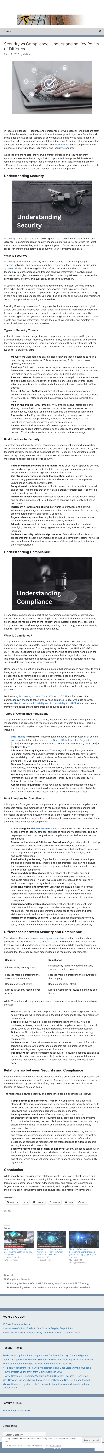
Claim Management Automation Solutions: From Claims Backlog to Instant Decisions (48, 1359)
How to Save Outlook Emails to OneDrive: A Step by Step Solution (38, 1328)
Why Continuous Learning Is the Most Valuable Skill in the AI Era (37, 1363)
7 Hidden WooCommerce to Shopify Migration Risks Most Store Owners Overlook (47, 1367)
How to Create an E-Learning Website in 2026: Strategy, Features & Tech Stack (46, 1376)
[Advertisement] (52, 7)
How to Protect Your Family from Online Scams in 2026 (33, 1371)
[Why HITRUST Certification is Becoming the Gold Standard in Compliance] (19, 1239)
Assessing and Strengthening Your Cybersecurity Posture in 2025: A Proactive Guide (50, 1252)
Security (25, 1279)
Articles (11, 1275)
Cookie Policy (55, 1446)
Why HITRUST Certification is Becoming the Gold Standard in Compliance (18, 1252)
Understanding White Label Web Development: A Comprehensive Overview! (48, 1287)
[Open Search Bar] (100, 31)
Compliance (13, 1279)
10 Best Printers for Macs (16, 1324)
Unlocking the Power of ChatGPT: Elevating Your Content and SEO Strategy (48, 1283)
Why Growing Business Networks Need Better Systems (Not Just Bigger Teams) (46, 1380)
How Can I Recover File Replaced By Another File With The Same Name (41, 1332)
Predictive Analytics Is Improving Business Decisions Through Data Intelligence (45, 1355)
